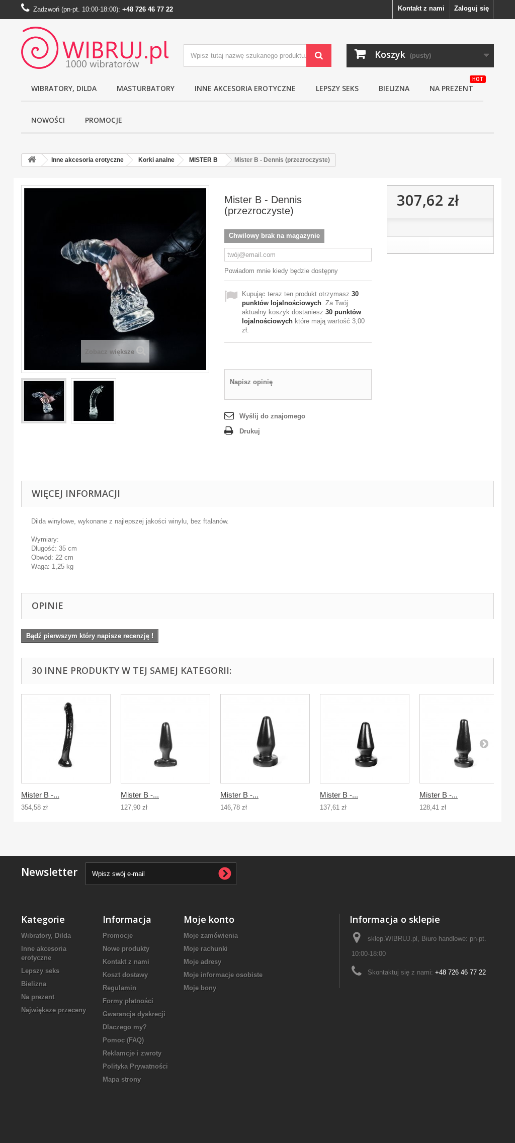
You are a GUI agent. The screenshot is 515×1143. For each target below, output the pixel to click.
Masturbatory (146, 88)
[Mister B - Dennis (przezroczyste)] (44, 401)
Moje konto (209, 919)
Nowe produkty (126, 948)
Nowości (48, 120)
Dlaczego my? (125, 1027)
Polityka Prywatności (135, 1066)
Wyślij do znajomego (272, 416)
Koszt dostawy (125, 975)
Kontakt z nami (421, 8)
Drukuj (249, 431)
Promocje (103, 120)
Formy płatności (128, 1001)
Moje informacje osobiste (223, 975)
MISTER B (203, 159)
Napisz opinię (251, 382)
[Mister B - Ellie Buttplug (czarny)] (364, 738)
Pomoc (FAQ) (123, 1040)
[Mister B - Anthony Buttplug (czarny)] (165, 738)
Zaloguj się (471, 8)
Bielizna (394, 88)
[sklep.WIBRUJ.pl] (94, 48)
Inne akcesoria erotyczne (245, 88)
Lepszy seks (337, 88)
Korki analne (156, 159)
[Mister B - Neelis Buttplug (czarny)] (265, 738)
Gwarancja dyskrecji (134, 1014)
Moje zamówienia (211, 935)
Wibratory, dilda (64, 88)
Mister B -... (40, 794)
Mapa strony (122, 1079)
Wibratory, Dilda (46, 935)
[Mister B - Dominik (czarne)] (66, 738)
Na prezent (456, 84)
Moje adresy (202, 961)
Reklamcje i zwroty (132, 1053)
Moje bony (200, 988)
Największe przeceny (53, 1010)
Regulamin (119, 988)
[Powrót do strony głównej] (31, 160)
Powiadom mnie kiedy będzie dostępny (281, 271)
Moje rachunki (206, 948)
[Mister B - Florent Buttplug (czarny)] (464, 738)
